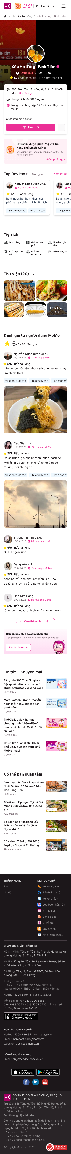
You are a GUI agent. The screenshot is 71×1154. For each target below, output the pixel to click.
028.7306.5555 (34, 1000)
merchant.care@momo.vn (28, 1039)
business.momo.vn (27, 1043)
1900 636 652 (33, 1034)
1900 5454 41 (23, 994)
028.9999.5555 (14, 1004)
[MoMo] (5, 16)
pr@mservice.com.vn (25, 1059)
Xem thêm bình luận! (37, 621)
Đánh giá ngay (18, 647)
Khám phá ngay (55, 159)
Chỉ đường (25, 93)
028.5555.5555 (37, 1004)
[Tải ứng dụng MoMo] (23, 1072)
